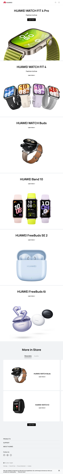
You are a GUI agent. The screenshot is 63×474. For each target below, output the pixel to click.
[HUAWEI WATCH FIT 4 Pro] (31, 32)
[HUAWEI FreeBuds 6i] (31, 313)
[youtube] (11, 455)
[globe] (3, 462)
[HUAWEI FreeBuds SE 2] (31, 257)
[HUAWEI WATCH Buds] (31, 145)
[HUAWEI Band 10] (31, 201)
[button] (55, 2)
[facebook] (4, 455)
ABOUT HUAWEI (8, 446)
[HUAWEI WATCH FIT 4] (31, 89)
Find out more (21, 472)
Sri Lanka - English (9, 463)
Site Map (5, 466)
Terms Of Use (12, 466)
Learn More (31, 19)
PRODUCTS (6, 439)
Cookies (29, 466)
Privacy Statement (21, 466)
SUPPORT (6, 443)
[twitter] (8, 455)
